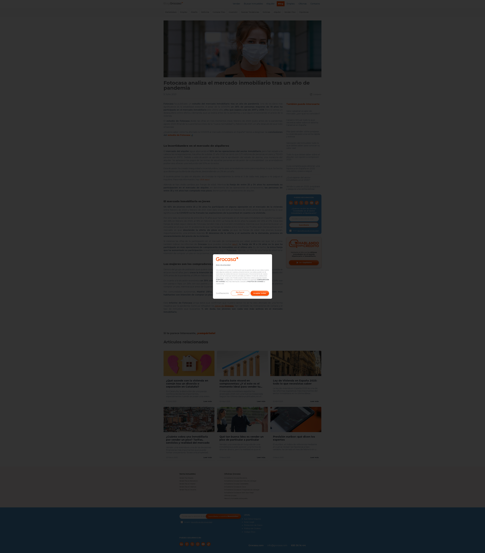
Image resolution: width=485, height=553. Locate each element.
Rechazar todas (240, 293)
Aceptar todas (259, 293)
